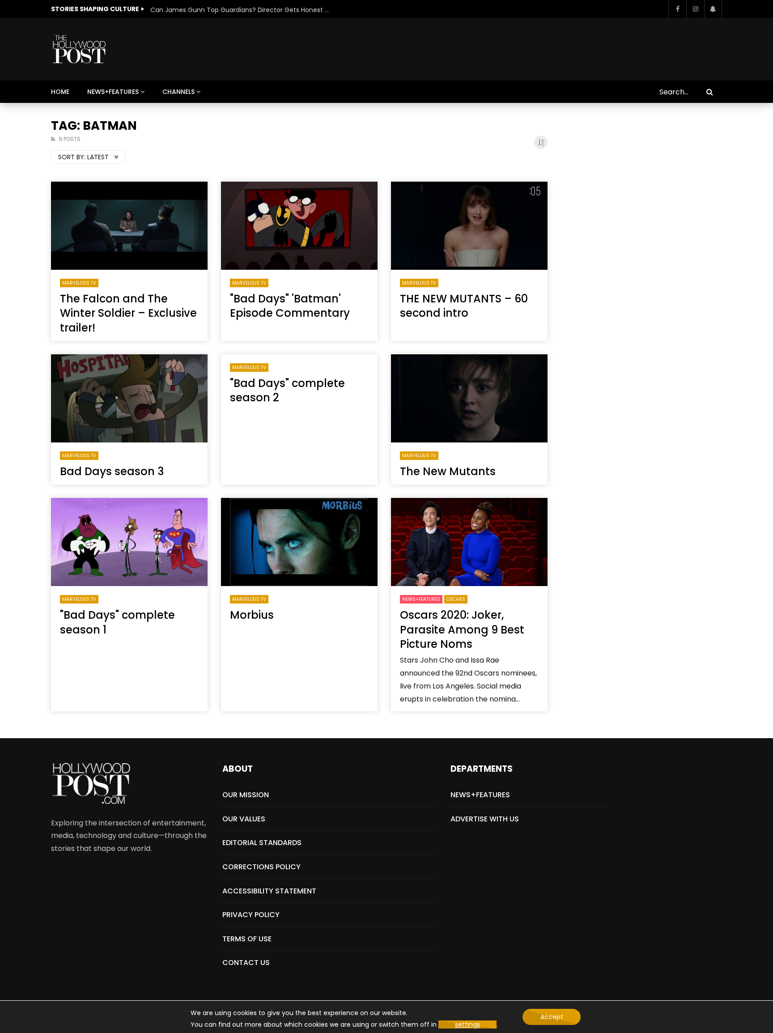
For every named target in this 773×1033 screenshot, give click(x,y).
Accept (551, 1016)
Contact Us (246, 962)
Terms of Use (247, 939)
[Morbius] (299, 542)
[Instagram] (695, 9)
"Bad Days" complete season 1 (117, 622)
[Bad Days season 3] (129, 398)
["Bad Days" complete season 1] (129, 542)
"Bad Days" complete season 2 (287, 390)
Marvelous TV (79, 283)
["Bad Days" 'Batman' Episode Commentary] (299, 226)
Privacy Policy (251, 915)
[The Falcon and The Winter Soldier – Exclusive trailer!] (129, 226)
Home (60, 91)
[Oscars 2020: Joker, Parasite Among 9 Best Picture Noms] (469, 542)
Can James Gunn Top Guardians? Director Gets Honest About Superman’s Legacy (239, 9)
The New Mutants (448, 471)
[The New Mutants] (469, 398)
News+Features (113, 91)
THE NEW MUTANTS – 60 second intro (464, 305)
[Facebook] (677, 9)
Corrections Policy (261, 867)
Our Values (243, 819)
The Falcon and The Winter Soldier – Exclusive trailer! (128, 313)
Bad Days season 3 (112, 471)
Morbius (252, 615)
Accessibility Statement (269, 891)
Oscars (455, 599)
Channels (178, 91)
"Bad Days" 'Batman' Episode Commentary (290, 305)
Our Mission (245, 795)
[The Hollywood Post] (79, 49)
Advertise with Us (484, 819)
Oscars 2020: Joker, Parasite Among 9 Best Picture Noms (462, 629)
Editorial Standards (262, 842)
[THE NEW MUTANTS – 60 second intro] (469, 226)
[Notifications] (713, 9)
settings (467, 1024)
